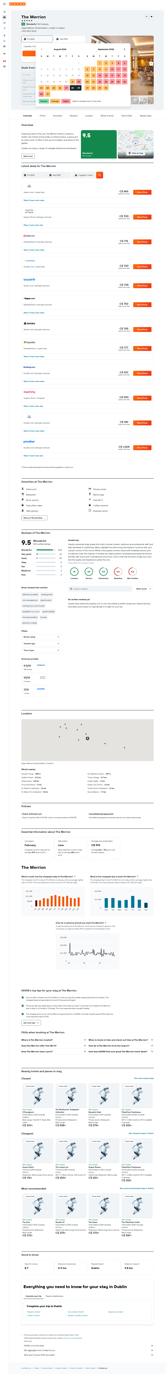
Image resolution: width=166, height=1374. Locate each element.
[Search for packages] (4, 28)
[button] (4, 4)
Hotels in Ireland (61, 1368)
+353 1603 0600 (28, 31)
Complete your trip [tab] (34, 1296)
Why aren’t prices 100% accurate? (39, 1355)
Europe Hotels (47, 1368)
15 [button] (79, 75)
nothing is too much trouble (33, 606)
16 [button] (41, 81)
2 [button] (41, 69)
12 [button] (60, 75)
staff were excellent (30, 594)
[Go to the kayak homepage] (17, 4)
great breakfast (49, 611)
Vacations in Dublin (115, 1312)
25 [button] (54, 88)
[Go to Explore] (4, 35)
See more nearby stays (144, 1078)
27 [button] (66, 88)
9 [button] (41, 75)
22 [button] (79, 81)
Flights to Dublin (33, 1312)
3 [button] (47, 69)
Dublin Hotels (90, 1368)
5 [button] (60, 69)
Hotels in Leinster (76, 1368)
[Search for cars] (4, 22)
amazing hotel (46, 594)
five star (43, 617)
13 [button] (66, 75)
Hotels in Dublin (33, 1315)
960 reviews (43, 24)
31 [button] (48, 94)
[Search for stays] (4, 17)
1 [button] (78, 63)
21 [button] (73, 81)
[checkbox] (34, 667)
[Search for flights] (4, 11)
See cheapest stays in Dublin (141, 1133)
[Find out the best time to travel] (4, 46)
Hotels (36, 1368)
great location (46, 600)
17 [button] (48, 81)
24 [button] (47, 88)
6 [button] (66, 69)
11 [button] (54, 75)
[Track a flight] (4, 41)
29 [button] (79, 88)
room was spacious (29, 600)
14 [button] (73, 75)
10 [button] (48, 75)
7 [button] (72, 69)
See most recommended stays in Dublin (137, 1188)
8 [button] (78, 69)
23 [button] (41, 88)
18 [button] (54, 81)
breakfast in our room (30, 611)
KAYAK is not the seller (34, 1345)
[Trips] (4, 53)
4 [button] (53, 69)
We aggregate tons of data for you (39, 1350)
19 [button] (60, 81)
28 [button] (72, 88)
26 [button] (60, 88)
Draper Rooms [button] (95, 1167)
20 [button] (66, 81)
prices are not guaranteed (73, 1338)
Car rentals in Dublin (76, 1312)
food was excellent (29, 617)
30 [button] (41, 94)
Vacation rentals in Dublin (78, 1315)
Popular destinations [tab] (54, 1296)
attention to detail (29, 623)
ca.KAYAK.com (26, 1368)
